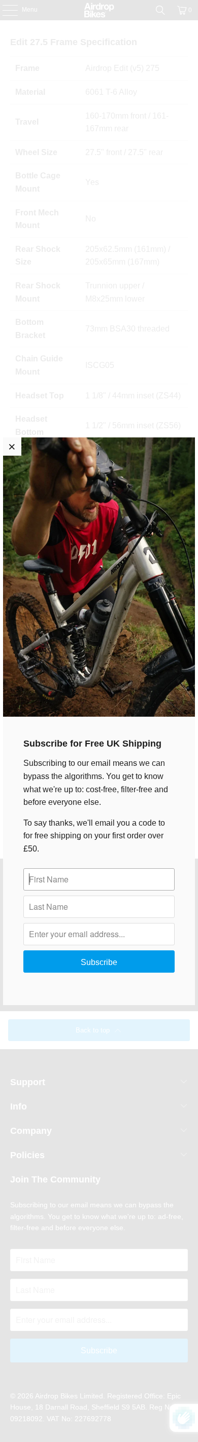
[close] (12, 446)
